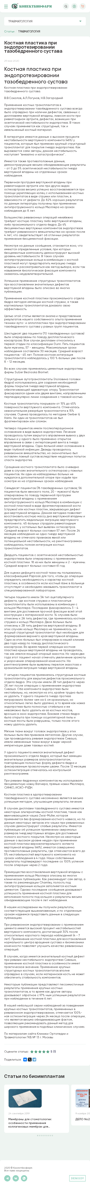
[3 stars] (40, 1051)
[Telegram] (34, 1059)
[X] (30, 1059)
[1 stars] (32, 1051)
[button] (37, 1135)
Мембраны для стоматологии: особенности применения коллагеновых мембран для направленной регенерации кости (33, 1123)
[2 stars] (36, 1051)
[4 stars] (44, 1051)
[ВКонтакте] (25, 1059)
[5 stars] (48, 1051)
